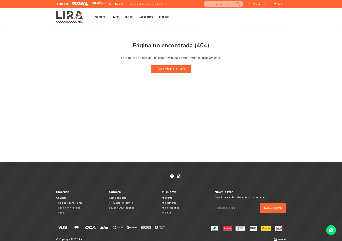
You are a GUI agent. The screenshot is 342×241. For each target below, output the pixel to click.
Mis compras (169, 202)
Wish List (167, 212)
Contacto (61, 197)
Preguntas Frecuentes (121, 202)
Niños (129, 17)
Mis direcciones (170, 207)
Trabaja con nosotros (68, 207)
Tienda (60, 212)
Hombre (100, 17)
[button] (238, 4)
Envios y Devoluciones (121, 207)
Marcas (164, 17)
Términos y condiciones (69, 202)
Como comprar (117, 197)
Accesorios (146, 17)
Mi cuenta (167, 197)
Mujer (115, 17)
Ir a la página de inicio (171, 69)
